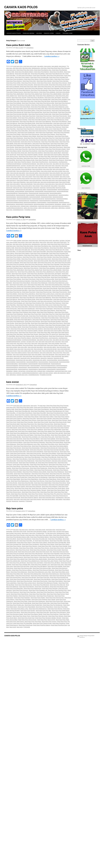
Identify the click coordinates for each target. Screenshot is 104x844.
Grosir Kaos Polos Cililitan (13, 83)
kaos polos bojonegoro (59, 169)
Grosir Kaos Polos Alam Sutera (24, 70)
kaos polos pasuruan (61, 180)
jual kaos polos (30, 165)
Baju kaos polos (14, 508)
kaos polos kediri (30, 175)
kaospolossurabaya (39, 204)
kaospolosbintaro (30, 191)
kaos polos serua (50, 184)
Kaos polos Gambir (54, 173)
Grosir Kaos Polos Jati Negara (35, 97)
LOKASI (58, 33)
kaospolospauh (34, 200)
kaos (36, 165)
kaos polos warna (27, 186)
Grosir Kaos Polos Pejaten (13, 134)
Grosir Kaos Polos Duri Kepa (62, 86)
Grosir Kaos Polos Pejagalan (61, 132)
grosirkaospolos (62, 162)
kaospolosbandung (63, 189)
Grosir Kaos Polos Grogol (55, 90)
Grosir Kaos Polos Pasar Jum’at (44, 129)
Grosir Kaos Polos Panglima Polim (34, 127)
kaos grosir (42, 165)
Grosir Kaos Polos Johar (27, 101)
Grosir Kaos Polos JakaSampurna (45, 95)
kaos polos (34, 167)
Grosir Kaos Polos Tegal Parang (60, 156)
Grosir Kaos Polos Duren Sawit (28, 86)
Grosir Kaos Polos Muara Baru (44, 123)
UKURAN (39, 33)
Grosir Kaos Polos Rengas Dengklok (51, 145)
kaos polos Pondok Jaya (33, 182)
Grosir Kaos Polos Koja (64, 112)
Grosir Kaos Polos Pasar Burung (25, 129)
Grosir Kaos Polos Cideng (46, 79)
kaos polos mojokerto (53, 176)
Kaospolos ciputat (60, 187)
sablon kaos (54, 208)
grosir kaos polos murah (30, 66)
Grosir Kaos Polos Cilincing (28, 83)
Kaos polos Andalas (53, 167)
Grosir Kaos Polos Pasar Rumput (38, 130)
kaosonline (36, 187)
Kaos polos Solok (27, 356)
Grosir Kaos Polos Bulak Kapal (55, 75)
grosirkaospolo (60, 497)
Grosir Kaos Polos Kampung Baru (34, 440)
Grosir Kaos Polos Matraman (43, 121)
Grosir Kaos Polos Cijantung (14, 81)
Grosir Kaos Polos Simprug (28, 612)
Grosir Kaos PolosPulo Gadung (22, 162)
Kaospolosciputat (33, 193)
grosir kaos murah (40, 529)
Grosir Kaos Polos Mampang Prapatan (17, 119)
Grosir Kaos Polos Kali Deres (42, 101)
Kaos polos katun (20, 175)
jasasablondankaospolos (13, 165)
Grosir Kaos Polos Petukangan (14, 138)
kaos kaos (58, 165)
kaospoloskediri (30, 195)
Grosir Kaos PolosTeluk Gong (40, 162)
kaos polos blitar (47, 169)
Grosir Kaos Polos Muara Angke (26, 123)
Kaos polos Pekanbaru (19, 182)
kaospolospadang (11, 198)
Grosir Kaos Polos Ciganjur (61, 79)
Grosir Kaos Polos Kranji (29, 116)
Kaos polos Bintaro (37, 169)
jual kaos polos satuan (62, 531)
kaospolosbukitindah (62, 191)
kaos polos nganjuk (24, 178)
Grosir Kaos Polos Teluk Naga (14, 158)
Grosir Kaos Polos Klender (50, 112)
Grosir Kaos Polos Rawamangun (15, 145)
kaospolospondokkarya (30, 202)
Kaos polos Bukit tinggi (22, 171)
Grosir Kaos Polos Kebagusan (39, 106)
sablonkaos (61, 208)
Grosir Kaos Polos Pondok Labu (56, 140)
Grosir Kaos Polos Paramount (53, 127)
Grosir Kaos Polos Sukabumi (46, 151)
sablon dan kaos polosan (31, 208)
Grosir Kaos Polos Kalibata (13, 103)
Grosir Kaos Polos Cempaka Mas (39, 77)
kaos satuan (61, 186)
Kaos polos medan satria (40, 176)
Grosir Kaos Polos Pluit (48, 138)
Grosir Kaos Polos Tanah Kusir (26, 618)
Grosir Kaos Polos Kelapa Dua (40, 446)
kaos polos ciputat (46, 171)
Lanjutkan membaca (51, 56)
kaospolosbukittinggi (12, 193)
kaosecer (8, 501)
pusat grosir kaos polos (44, 206)
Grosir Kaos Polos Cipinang (59, 83)
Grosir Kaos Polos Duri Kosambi (15, 88)
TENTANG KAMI (67, 33)
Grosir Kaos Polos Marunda (27, 121)
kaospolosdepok (10, 195)
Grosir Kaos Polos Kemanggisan (61, 110)
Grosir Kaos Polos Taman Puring (21, 616)
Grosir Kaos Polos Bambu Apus (42, 70)
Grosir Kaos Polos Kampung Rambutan (34, 442)
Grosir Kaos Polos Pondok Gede (38, 140)
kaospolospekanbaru (45, 200)
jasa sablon (40, 66)
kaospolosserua (10, 204)
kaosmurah (9, 187)
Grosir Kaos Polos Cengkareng (14, 79)
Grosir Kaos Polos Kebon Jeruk (18, 108)
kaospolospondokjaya (57, 200)
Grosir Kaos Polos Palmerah (29, 125)
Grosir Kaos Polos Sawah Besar (39, 147)
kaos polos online (35, 178)
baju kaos (16, 529)
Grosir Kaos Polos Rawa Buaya (41, 143)
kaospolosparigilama (12, 200)
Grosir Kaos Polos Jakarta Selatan (52, 94)
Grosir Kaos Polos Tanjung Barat (53, 154)
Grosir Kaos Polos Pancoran (61, 125)
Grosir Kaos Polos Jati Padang (52, 97)
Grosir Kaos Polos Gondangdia (39, 90)
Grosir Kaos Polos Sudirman (30, 151)
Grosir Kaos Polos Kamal (29, 103)
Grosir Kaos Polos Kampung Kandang (20, 105)
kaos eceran (47, 66)
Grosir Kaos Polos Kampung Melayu (41, 105)
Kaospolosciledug (23, 193)
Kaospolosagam (10, 189)
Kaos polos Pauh (57, 352)
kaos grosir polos (50, 165)
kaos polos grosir (65, 173)
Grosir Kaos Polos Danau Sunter (58, 84)
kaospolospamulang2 (38, 198)
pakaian (64, 204)
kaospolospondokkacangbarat (14, 202)
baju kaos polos (26, 68)
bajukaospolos (36, 68)
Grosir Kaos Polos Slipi (21, 149)
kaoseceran (15, 501)
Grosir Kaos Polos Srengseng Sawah (55, 149)
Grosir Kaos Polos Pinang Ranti (32, 138)
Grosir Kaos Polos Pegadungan (26, 132)
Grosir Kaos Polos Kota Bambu (60, 114)
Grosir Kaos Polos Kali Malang (59, 101)
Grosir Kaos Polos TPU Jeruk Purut (48, 158)
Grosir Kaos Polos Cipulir (22, 550)
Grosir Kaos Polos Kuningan (44, 116)
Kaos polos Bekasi (26, 169)
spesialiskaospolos (18, 209)
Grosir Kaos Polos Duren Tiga (45, 86)
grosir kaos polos (18, 66)
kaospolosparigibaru (62, 198)
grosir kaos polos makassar (62, 118)
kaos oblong (20, 167)
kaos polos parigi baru (35, 180)
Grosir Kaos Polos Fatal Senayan (34, 88)
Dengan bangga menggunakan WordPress (86, 636)
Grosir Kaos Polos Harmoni (31, 92)
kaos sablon (54, 186)
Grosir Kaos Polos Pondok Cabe (19, 140)
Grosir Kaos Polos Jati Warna (42, 435)
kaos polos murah (65, 176)
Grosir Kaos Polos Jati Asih (19, 97)
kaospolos (43, 187)
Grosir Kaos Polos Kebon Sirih (35, 108)
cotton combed (17, 240)
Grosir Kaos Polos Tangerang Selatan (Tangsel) (30, 154)
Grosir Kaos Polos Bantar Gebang (24, 72)
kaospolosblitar (39, 191)
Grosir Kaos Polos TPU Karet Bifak (22, 623)
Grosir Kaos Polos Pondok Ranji (19, 477)
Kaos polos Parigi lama (18, 216)
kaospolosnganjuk (58, 197)
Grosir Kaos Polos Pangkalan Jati (15, 127)
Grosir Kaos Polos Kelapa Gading (26, 110)
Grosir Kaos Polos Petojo (61, 136)
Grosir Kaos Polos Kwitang (49, 453)
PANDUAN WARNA (28, 33)
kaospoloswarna (49, 204)
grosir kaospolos (53, 162)
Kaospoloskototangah (41, 195)
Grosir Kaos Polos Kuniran (59, 116)
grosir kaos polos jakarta (62, 92)
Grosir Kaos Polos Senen (56, 147)
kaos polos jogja (10, 175)
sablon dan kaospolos (44, 208)
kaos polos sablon (15, 184)
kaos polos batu (16, 169)
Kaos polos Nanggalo (12, 178)
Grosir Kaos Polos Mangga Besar (37, 119)
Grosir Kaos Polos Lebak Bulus (26, 118)
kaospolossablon (42, 202)
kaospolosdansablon (55, 193)
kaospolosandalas (52, 189)
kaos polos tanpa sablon (48, 499)
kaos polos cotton (22, 347)
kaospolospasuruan (23, 200)
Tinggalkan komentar (30, 209)
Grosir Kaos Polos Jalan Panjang (38, 433)
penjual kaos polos (15, 206)
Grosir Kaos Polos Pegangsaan (44, 132)
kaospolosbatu (10, 191)
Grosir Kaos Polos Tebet (43, 156)
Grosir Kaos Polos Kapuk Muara (21, 106)
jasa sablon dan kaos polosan (61, 163)
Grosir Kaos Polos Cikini (29, 81)
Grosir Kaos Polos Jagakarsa (47, 92)
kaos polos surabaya (16, 186)
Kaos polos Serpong (39, 184)
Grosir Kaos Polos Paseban (55, 130)
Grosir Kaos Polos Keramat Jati (14, 112)
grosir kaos (44, 68)
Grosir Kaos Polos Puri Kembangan (31, 141)
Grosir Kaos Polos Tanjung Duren (27, 619)
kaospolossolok (28, 204)
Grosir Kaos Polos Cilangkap (60, 81)
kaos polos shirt (59, 184)
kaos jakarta (55, 66)
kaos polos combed (57, 171)
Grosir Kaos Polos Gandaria (55, 426)
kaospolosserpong (64, 202)
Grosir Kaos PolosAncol (41, 160)
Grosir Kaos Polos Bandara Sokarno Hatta (18, 537)
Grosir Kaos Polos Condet (41, 84)
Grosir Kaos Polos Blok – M (26, 540)
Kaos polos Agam (43, 167)
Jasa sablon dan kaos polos (44, 163)
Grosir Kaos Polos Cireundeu (25, 84)
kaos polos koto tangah (42, 175)
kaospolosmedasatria (23, 197)
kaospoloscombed (44, 193)
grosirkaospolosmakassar (29, 163)
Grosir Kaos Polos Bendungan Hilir (55, 73)
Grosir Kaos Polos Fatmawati (52, 88)
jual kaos (23, 165)
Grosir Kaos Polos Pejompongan (30, 134)
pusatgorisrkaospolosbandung (14, 208)
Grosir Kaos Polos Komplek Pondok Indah (39, 114)
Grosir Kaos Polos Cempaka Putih (58, 77)
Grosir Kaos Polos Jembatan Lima (60, 99)
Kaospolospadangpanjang (24, 198)
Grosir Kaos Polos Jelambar (24, 99)
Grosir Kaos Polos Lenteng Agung (45, 118)
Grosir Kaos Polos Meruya (35, 459)
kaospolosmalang (11, 197)
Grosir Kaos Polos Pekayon (47, 134)
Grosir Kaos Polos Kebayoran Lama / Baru (28, 444)
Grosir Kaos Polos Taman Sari (19, 152)
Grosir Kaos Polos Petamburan (45, 136)
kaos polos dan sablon (32, 173)
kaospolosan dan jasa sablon (24, 189)
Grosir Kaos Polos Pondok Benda (22, 603)
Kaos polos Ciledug (35, 171)
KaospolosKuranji (53, 195)
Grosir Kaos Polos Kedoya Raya (54, 108)
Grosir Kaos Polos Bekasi (38, 73)
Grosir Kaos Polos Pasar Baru (21, 464)
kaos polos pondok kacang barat (49, 182)
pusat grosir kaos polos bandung (60, 206)
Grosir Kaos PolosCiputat (13, 497)
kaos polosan (36, 186)
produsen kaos (25, 206)
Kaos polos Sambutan (27, 184)
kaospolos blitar (50, 187)
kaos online (27, 167)
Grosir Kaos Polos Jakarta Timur (46, 431)
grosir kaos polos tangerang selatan (37, 531)
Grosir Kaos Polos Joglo (13, 101)
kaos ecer (67, 497)
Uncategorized (40, 533)
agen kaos (9, 68)
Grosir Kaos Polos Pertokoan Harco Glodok (24, 136)
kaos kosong (62, 66)
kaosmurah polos (18, 187)
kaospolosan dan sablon (39, 189)
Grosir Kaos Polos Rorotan (27, 610)
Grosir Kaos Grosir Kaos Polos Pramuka (58, 68)
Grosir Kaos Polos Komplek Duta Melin (17, 114)
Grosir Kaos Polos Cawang (22, 77)
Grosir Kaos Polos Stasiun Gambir (15, 486)
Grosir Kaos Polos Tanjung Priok (27, 156)
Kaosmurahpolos (28, 187)
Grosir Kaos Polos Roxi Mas (22, 147)
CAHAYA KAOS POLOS (21, 7)
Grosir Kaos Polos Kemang (43, 110)
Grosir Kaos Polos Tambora (35, 152)
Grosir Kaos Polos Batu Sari (22, 73)
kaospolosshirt (20, 204)
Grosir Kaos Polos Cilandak (44, 81)
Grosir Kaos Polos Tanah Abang (52, 152)
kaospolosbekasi (19, 191)
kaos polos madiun (16, 176)
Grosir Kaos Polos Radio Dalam (50, 141)
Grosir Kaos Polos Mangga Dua (55, 119)
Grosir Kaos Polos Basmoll (24, 539)
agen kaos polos (17, 68)
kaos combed (13, 242)
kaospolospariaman (50, 198)
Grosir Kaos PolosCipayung (56, 160)
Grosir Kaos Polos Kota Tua (13, 116)
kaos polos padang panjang (60, 178)
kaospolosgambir (20, 195)
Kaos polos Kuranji (11, 351)
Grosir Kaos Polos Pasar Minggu (20, 594)
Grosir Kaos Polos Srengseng (36, 149)
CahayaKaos (29, 47)
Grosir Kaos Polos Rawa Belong (23, 143)
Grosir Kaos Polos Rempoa (32, 145)
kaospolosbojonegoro (50, 191)
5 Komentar (29, 501)
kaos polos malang (27, 176)
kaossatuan (58, 204)
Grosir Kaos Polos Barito (56, 72)
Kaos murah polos (11, 167)
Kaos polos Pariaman (23, 180)
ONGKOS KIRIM (49, 33)
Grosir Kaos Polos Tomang (30, 158)
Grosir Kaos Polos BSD (39, 75)
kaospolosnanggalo (46, 197)
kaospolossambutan (52, 202)
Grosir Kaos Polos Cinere (44, 83)
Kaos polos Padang (46, 178)
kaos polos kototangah (55, 175)
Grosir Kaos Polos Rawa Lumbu (59, 143)
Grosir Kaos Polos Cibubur (31, 79)
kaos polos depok (44, 173)
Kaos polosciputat (45, 186)
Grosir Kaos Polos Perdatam (14, 472)
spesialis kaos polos (22, 374)
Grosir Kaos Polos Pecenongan (20, 468)
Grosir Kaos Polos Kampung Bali (45, 103)
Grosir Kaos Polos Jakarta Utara (26, 95)
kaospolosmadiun (63, 195)
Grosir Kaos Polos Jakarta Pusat (33, 94)
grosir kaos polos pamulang (45, 125)
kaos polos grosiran (35, 499)
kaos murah (64, 165)
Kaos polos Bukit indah (18, 44)
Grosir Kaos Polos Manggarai (32, 457)
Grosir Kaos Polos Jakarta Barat (15, 94)
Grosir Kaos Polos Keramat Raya (33, 112)
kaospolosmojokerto (34, 197)
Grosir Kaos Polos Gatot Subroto (21, 90)
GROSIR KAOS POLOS (13, 33)
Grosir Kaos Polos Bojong (25, 75)
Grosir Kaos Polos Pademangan (26, 460)
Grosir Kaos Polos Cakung (24, 542)
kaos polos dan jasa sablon (17, 173)
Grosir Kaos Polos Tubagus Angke (25, 160)
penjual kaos (21, 371)
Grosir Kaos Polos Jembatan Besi (41, 99)
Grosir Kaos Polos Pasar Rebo (19, 130)
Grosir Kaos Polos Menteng (59, 121)
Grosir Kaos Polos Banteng (41, 72)
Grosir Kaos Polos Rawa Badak (26, 607)
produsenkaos (33, 206)
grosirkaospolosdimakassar (13, 163)
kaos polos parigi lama (48, 180)
